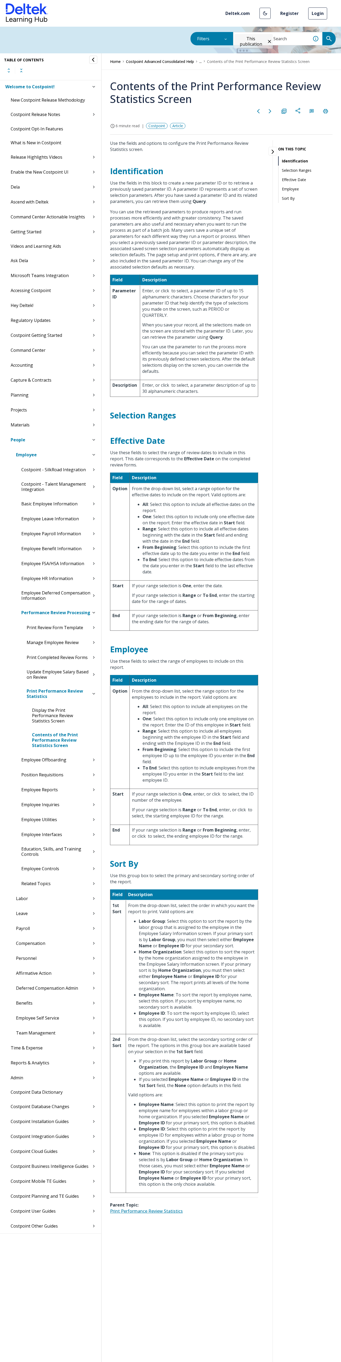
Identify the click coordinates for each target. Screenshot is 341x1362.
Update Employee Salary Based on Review (57, 674)
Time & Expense (27, 1048)
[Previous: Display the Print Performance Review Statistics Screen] (258, 111)
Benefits (24, 1003)
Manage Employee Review (53, 642)
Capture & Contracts (31, 380)
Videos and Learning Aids (36, 246)
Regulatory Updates (31, 320)
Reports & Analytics (30, 1062)
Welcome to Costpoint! (30, 87)
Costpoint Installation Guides (40, 1121)
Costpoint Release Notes (35, 114)
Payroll (23, 928)
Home (115, 61)
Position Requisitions (42, 774)
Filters (203, 39)
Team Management (35, 1033)
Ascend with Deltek (29, 202)
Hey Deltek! (22, 305)
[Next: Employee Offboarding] (270, 111)
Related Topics (36, 883)
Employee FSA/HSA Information (52, 563)
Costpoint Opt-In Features (37, 128)
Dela (15, 187)
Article (177, 125)
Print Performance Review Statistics (55, 693)
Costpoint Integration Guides (40, 1136)
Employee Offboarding (43, 759)
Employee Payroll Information (51, 533)
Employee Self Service (37, 1018)
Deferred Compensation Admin (47, 988)
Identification (295, 160)
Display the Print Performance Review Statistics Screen (52, 716)
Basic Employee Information (49, 503)
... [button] (200, 61)
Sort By (288, 198)
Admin (17, 1077)
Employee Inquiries (40, 804)
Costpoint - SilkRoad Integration (53, 469)
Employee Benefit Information (51, 548)
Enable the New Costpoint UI (39, 172)
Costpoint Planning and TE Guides (45, 1196)
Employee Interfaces (41, 834)
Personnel (26, 958)
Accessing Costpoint (31, 290)
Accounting (22, 365)
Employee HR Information (47, 578)
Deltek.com (237, 13)
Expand (9, 70)
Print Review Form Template (55, 627)
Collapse (21, 70)
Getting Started (26, 231)
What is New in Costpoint (36, 142)
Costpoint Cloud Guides (34, 1151)
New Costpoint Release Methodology (48, 100)
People (18, 439)
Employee (26, 454)
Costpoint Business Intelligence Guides (49, 1166)
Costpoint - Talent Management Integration (53, 486)
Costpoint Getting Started (36, 335)
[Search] (329, 38)
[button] (265, 13)
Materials (20, 425)
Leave (22, 913)
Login (318, 13)
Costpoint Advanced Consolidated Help (160, 61)
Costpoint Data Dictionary (37, 1092)
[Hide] (93, 60)
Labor (22, 898)
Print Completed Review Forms (57, 657)
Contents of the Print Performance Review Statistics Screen (55, 740)
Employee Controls (40, 868)
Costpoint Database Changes (40, 1106)
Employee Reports (39, 789)
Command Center (28, 350)
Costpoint (156, 125)
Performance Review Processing (55, 612)
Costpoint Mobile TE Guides (38, 1181)
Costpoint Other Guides (34, 1226)
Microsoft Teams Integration (40, 275)
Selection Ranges (296, 170)
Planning (20, 395)
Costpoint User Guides (33, 1211)
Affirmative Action (33, 973)
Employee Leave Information (50, 518)
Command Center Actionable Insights (48, 216)
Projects (19, 410)
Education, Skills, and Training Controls (51, 851)
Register (289, 13)
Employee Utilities (39, 819)
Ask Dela (19, 260)
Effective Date (294, 179)
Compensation (30, 943)
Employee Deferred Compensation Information (55, 595)
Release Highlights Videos (36, 157)
